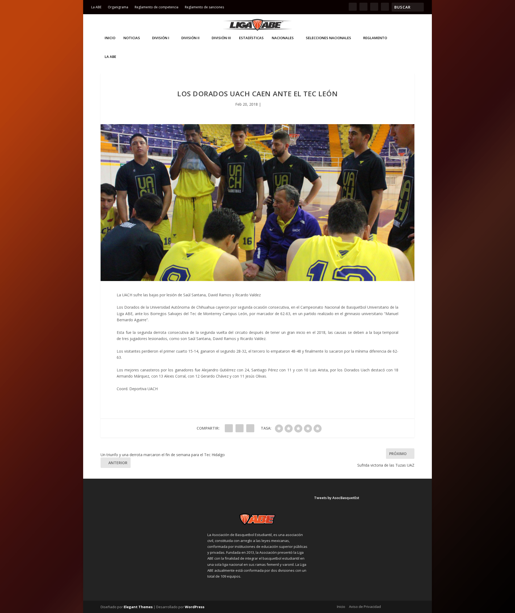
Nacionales (283, 38)
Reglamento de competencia (156, 7)
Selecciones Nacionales (328, 38)
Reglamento (375, 38)
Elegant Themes (138, 606)
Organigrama (118, 7)
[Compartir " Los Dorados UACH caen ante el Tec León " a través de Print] (250, 428)
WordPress (194, 606)
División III (221, 38)
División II (190, 38)
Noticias (131, 38)
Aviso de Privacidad (365, 606)
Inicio (110, 38)
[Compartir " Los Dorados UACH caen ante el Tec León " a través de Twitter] (239, 428)
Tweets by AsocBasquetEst (336, 497)
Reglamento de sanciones (204, 7)
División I (160, 38)
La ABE (96, 7)
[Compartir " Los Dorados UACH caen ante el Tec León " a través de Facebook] (228, 428)
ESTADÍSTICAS (251, 38)
